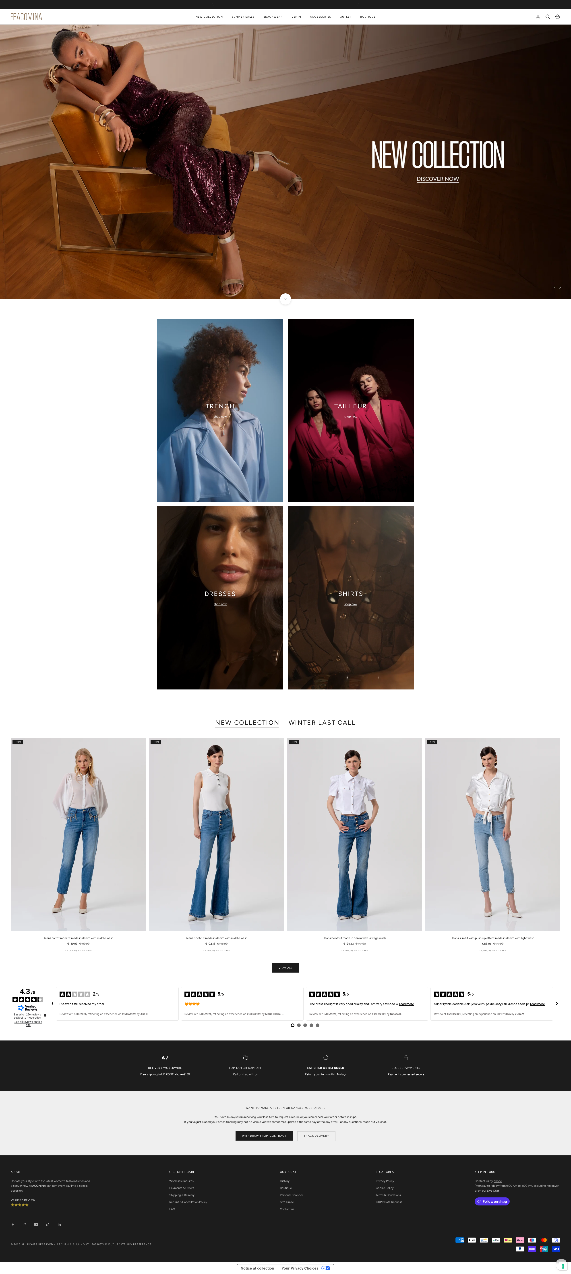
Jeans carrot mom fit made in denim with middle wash (78, 938)
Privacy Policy (385, 1181)
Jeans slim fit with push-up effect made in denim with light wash (492, 938)
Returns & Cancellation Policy (188, 1202)
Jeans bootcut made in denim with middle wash (216, 938)
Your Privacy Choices (300, 1268)
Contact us (287, 1209)
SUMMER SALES (243, 16)
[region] (285, 162)
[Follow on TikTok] (48, 1224)
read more (406, 1004)
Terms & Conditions (388, 1195)
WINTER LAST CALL (322, 722)
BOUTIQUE (367, 16)
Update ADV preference (133, 1244)
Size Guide (287, 1202)
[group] (285, 162)
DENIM (296, 16)
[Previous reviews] (52, 1004)
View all (286, 967)
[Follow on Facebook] (13, 1224)
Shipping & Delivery (181, 1195)
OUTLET (345, 16)
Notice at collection (257, 1268)
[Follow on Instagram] (24, 1224)
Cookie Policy (385, 1188)
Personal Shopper (291, 1195)
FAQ (172, 1209)
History (285, 1181)
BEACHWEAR (273, 16)
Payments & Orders (181, 1188)
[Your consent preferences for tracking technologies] (563, 1266)
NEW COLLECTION (209, 16)
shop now (220, 416)
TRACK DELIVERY (316, 1135)
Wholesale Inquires (181, 1181)
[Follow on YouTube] (36, 1224)
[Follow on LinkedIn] (59, 1224)
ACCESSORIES (320, 16)
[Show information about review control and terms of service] (45, 1015)
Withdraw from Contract (264, 1135)
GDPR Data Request (389, 1202)
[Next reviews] (557, 1004)
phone (498, 1181)
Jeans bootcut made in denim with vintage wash (354, 938)
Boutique (286, 1188)
